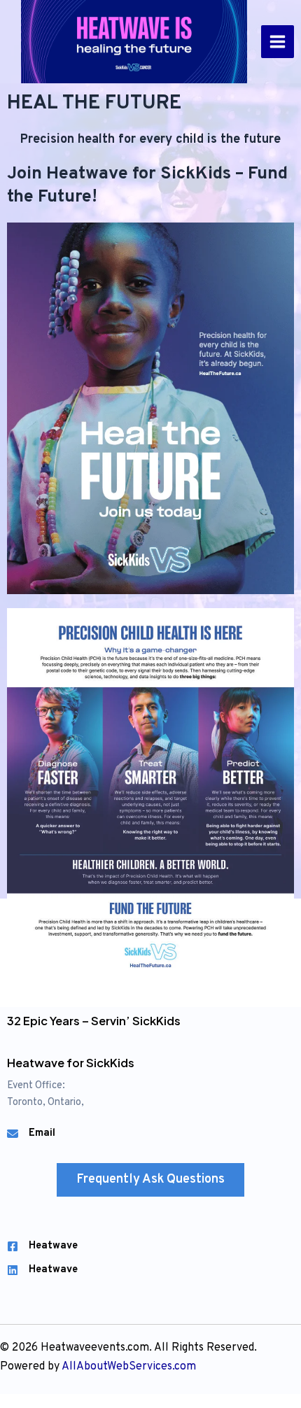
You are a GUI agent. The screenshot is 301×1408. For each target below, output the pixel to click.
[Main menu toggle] (277, 41)
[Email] (31, 1133)
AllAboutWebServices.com (129, 1367)
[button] (150, 1180)
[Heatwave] (42, 1246)
